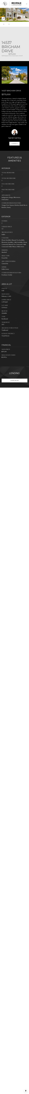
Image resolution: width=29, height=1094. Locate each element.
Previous (4, 24)
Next (8, 24)
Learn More (14, 380)
